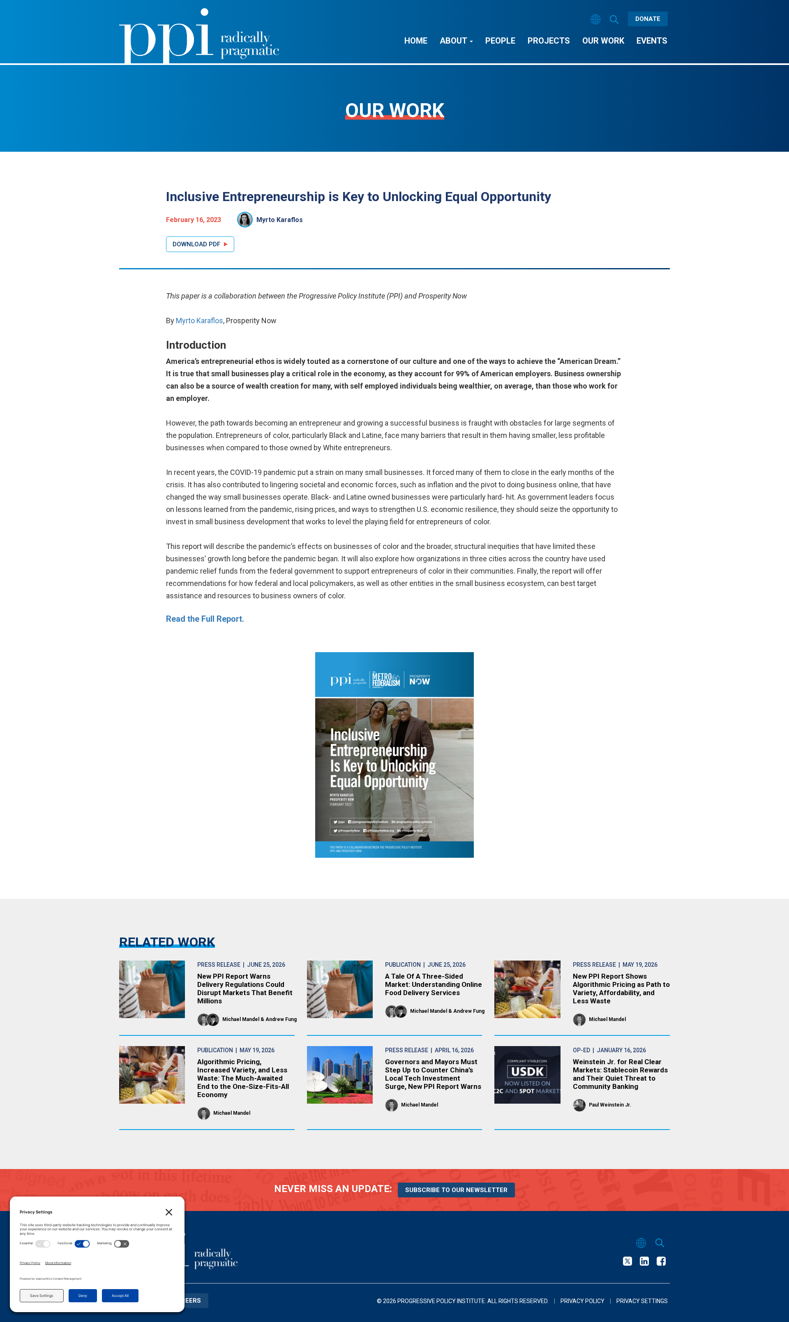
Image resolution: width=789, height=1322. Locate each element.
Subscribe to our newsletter (456, 1190)
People (500, 41)
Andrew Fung (281, 1019)
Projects (549, 41)
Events (652, 41)
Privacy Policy (582, 1301)
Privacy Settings (642, 1301)
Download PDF (196, 244)
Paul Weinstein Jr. (610, 1105)
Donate (647, 19)
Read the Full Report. (205, 619)
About (454, 41)
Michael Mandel (240, 1019)
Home (415, 41)
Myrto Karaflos (279, 220)
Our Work (603, 41)
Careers (186, 1300)
